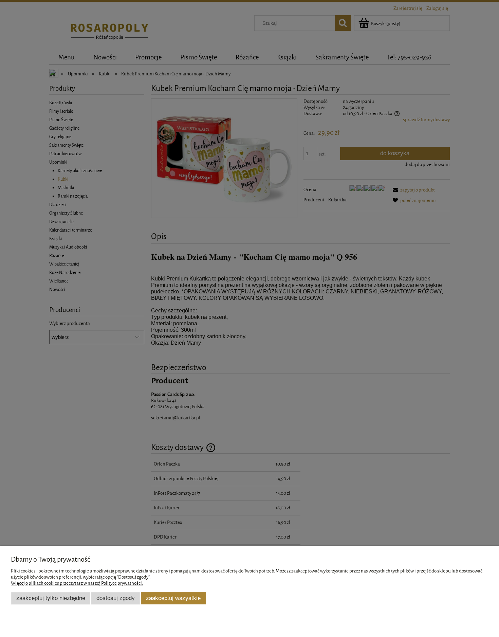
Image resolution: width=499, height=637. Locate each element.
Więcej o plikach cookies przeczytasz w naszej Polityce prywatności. (77, 583)
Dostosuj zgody (115, 598)
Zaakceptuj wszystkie (173, 598)
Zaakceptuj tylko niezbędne (50, 598)
